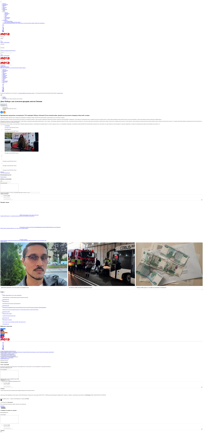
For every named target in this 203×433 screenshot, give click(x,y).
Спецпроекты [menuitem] (5, 20)
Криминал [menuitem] (4, 5)
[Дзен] (3, 26)
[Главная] (12, 59)
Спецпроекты (2, 65)
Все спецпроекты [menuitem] (41, 23)
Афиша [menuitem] (4, 8)
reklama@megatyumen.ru (4, 358)
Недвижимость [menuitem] (7, 17)
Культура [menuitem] (6, 14)
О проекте (2, 351)
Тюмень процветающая (4, 66)
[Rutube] (3, 30)
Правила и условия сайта (13, 352)
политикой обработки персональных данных (26, 93)
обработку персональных (13, 381)
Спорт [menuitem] (6, 15)
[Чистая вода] (12, 50)
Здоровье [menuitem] (6, 12)
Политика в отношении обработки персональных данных (28, 352)
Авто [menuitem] (6, 16)
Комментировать (3, 176)
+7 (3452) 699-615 (10, 357)
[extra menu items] (4, 11)
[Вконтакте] (3, 25)
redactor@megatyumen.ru (11, 355)
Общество (4, 97)
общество (2, 171)
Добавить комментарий (4, 193)
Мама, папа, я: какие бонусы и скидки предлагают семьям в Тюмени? (13, 67)
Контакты (14, 351)
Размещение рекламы (8, 351)
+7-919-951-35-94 (3, 357)
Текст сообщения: (3, 369)
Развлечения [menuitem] (5, 9)
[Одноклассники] (3, 27)
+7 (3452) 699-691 (3, 355)
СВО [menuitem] (5, 19)
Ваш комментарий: (3, 183)
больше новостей (3, 241)
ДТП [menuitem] (3, 6)
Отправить (2, 388)
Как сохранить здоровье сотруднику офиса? (12, 22)
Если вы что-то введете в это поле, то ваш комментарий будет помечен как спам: (15, 192)
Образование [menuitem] (7, 13)
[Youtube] (3, 31)
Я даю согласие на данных (11, 381)
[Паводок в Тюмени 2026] (5, 50)
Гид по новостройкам (8, 21)
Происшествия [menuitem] (5, 4)
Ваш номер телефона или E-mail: (6, 367)
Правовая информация (4, 352)
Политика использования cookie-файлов (46, 352)
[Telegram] (3, 88)
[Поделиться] (1, 432)
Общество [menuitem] (4, 3)
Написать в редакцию (4, 362)
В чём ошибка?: (3, 414)
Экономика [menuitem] (5, 7)
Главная (4, 96)
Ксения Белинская (6, 172)
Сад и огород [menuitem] (7, 18)
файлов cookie (60, 93)
